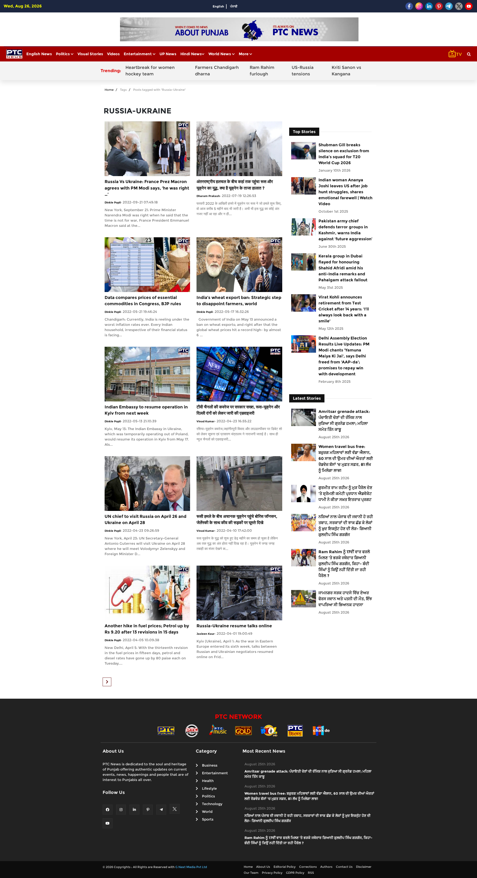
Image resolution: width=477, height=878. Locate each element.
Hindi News (191, 53)
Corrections (308, 867)
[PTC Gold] (243, 730)
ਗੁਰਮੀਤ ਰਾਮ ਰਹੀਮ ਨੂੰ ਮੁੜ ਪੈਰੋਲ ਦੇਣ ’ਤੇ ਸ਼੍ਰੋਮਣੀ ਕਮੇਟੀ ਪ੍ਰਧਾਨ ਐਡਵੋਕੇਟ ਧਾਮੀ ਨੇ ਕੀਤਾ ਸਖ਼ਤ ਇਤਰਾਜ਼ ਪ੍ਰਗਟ (345, 493)
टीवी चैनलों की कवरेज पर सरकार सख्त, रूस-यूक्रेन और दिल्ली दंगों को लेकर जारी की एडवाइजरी (238, 410)
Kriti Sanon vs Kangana (346, 70)
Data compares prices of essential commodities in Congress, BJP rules (143, 300)
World (207, 811)
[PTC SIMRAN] (295, 730)
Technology (212, 804)
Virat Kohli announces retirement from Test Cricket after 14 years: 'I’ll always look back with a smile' (343, 309)
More (244, 53)
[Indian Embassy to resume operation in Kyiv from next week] (147, 373)
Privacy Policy (272, 873)
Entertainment (138, 53)
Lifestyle (209, 788)
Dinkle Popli (113, 202)
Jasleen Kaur (206, 633)
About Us (263, 867)
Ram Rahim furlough (262, 70)
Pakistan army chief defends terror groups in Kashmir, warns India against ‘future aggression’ (345, 230)
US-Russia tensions (303, 70)
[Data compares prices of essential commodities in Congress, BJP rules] (147, 264)
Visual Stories (90, 53)
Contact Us (344, 867)
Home (109, 90)
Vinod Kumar (206, 421)
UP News (167, 53)
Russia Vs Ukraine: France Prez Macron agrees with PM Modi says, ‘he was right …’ (147, 188)
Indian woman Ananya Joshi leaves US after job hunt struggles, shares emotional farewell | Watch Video (345, 192)
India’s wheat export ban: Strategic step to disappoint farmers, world (239, 300)
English (218, 6)
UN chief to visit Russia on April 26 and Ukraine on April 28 (145, 519)
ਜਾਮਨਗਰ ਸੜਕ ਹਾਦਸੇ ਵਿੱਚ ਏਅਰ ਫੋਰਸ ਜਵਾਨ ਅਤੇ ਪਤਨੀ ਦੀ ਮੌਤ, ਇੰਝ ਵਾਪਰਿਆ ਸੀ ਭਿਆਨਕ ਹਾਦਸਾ (345, 598)
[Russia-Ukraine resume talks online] (239, 592)
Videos (113, 53)
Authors (326, 867)
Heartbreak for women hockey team (150, 70)
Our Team (251, 873)
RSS (311, 873)
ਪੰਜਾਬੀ (234, 6)
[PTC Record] (192, 730)
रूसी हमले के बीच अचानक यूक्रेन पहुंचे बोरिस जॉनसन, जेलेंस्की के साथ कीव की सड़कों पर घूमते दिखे (237, 519)
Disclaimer (363, 867)
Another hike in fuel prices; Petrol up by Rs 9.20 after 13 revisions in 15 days (147, 629)
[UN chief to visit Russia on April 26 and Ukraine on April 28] (147, 483)
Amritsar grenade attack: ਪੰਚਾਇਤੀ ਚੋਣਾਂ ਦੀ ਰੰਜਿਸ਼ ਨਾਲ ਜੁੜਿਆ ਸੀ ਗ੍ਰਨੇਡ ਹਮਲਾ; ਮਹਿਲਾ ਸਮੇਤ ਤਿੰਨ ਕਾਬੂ (344, 420)
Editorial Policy (285, 867)
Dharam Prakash (208, 196)
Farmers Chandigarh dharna (217, 70)
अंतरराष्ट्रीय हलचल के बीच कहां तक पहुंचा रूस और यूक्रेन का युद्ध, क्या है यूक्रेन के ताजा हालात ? (235, 185)
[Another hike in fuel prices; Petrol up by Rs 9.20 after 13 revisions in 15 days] (147, 592)
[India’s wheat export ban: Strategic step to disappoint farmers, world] (239, 264)
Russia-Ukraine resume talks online (234, 625)
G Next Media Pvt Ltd (191, 867)
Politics (63, 53)
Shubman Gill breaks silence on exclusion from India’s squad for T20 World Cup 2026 (343, 154)
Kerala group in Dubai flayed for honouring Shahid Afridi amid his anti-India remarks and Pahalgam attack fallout (342, 268)
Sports (207, 819)
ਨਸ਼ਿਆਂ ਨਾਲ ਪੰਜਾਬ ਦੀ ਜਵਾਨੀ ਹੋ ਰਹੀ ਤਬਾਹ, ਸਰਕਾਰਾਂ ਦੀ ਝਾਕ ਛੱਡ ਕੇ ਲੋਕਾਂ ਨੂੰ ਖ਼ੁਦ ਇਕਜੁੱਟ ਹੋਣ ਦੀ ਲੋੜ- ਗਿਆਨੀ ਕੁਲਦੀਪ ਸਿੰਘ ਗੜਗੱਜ (345, 525)
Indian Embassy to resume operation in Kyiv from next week (146, 410)
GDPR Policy (295, 873)
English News (39, 53)
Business (209, 765)
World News (220, 53)
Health (208, 781)
